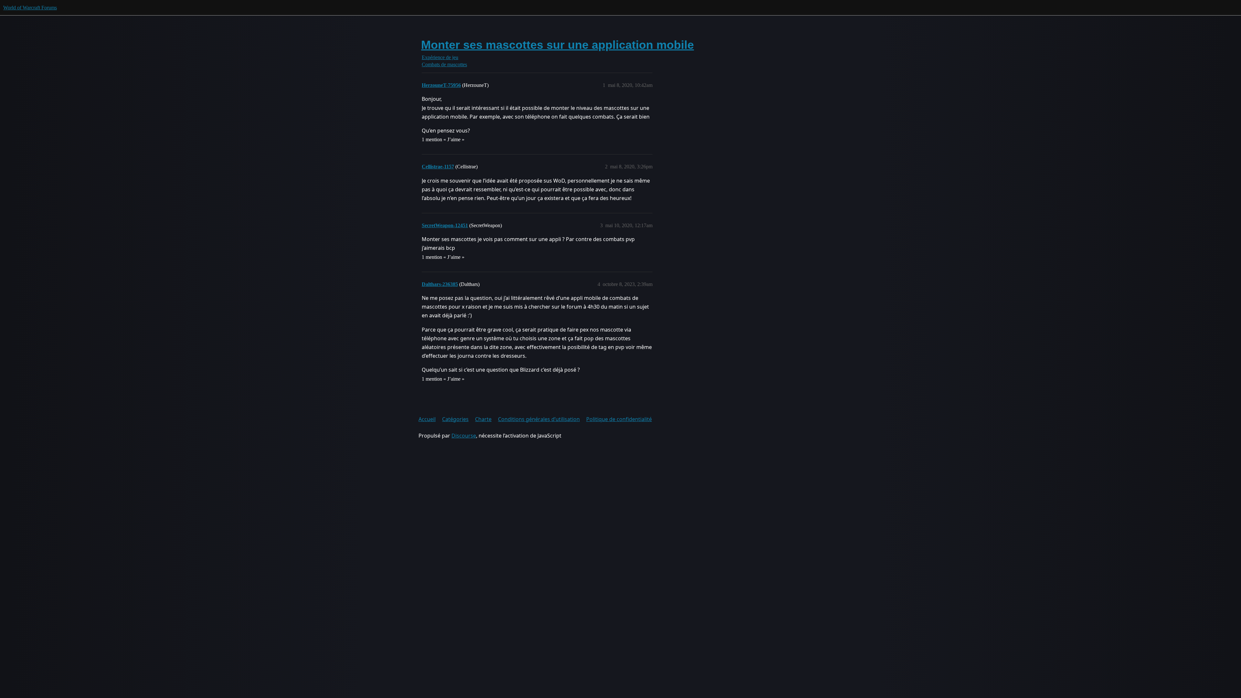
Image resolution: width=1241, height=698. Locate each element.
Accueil (427, 419)
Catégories (455, 419)
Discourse (463, 435)
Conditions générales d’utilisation (539, 419)
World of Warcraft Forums (30, 7)
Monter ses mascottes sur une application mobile (557, 44)
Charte (483, 419)
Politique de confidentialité (619, 419)
